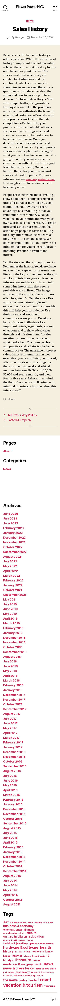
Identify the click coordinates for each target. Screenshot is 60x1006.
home (27, 951)
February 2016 (13, 799)
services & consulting (24, 975)
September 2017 (14, 709)
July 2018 (10, 661)
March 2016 (11, 795)
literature (23, 960)
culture (31, 933)
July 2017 (10, 718)
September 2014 (14, 871)
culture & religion (15, 936)
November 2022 (14, 542)
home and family (42, 951)
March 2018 (11, 680)
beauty (38, 922)
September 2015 (14, 823)
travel (44, 979)
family (30, 940)
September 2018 (14, 652)
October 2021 (12, 590)
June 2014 (10, 885)
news (48, 964)
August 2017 (12, 714)
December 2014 (14, 856)
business (48, 922)
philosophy (8, 972)
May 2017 (10, 728)
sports (39, 975)
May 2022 (10, 566)
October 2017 (12, 704)
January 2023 (13, 532)
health (45, 947)
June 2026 (10, 513)
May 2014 (10, 890)
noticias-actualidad (46, 968)
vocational (49, 986)
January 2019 (12, 633)
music (38, 964)
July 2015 (10, 833)
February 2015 (13, 847)
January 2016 (12, 804)
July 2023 (10, 518)
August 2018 (12, 656)
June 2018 (10, 666)
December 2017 (14, 694)
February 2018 (13, 685)
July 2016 (10, 775)
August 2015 (12, 828)
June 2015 (10, 837)
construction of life (14, 933)
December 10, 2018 (42, 37)
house (6, 956)
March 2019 (11, 623)
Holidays (18, 952)
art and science (18, 922)
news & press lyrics (18, 968)
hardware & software (20, 947)
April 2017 (10, 733)
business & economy (18, 926)
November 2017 (14, 699)
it (48, 955)
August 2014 (12, 876)
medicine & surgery (18, 964)
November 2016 (14, 756)
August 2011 (11, 904)
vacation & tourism (23, 985)
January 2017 (12, 747)
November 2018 (14, 642)
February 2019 (13, 628)
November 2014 (14, 861)
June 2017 (10, 723)
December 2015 (14, 809)
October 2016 (12, 761)
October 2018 (12, 647)
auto (30, 922)
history (8, 951)
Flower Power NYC (30, 6)
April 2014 (10, 895)
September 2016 (14, 766)
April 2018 (10, 675)
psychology (23, 972)
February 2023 (13, 528)
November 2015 (14, 814)
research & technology (42, 972)
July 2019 (10, 604)
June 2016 (10, 780)
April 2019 (10, 618)
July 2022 (10, 561)
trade (33, 980)
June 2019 (10, 609)
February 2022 (13, 580)
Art (6, 922)
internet (17, 955)
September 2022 (15, 552)
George (19, 37)
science (7, 975)
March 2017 (11, 737)
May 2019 (10, 613)
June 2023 (10, 523)
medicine (36, 960)
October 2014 (12, 866)
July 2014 (10, 880)
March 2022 (11, 575)
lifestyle (8, 960)
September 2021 (14, 594)
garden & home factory (41, 943)
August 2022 (12, 556)
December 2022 (14, 537)
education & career (14, 940)
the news (10, 980)
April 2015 (10, 842)
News (30, 21)
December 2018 (14, 637)
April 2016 (10, 790)
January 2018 (12, 690)
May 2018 (10, 671)
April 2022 (10, 571)
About (7, 451)
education (36, 936)
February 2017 (13, 742)
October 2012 (12, 899)
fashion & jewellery (15, 943)
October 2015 (12, 818)
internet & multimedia (34, 956)
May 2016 (10, 785)
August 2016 (12, 771)
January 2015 (12, 852)
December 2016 (14, 752)
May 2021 (10, 599)
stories (11, 399)
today (23, 980)
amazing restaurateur (40, 179)
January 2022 (13, 585)
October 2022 (12, 547)
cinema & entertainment (18, 929)
